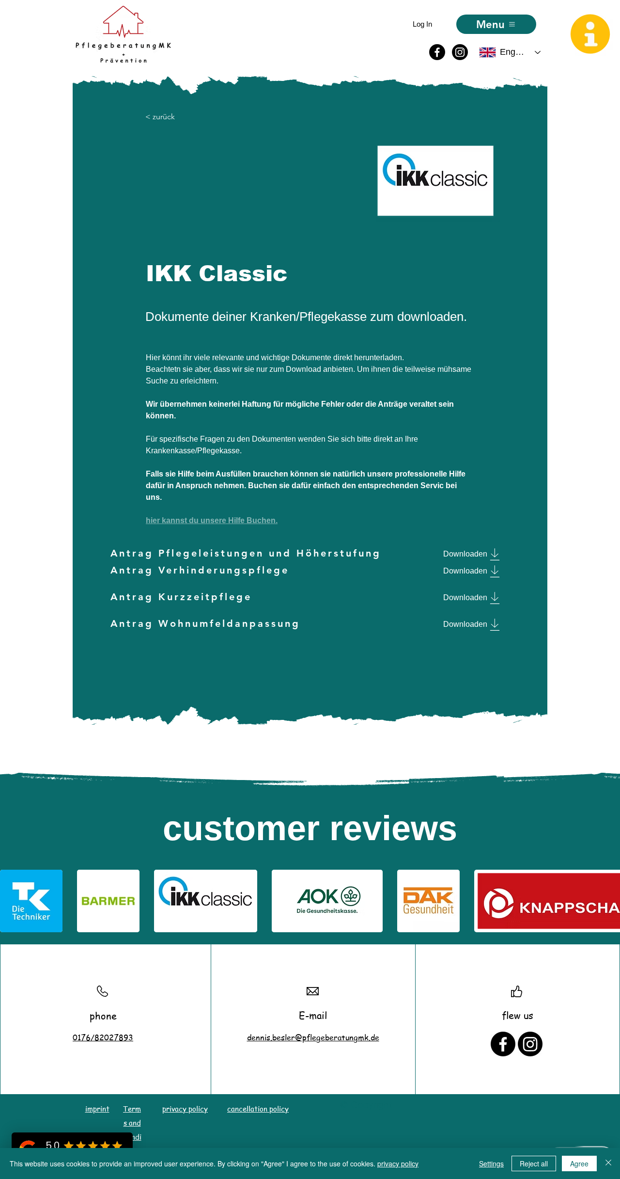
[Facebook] (437, 52)
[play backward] (12, 901)
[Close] (608, 1163)
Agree (579, 1163)
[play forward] (608, 901)
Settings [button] (491, 1163)
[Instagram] (460, 52)
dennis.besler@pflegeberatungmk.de (313, 1037)
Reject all (534, 1163)
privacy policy (397, 1163)
